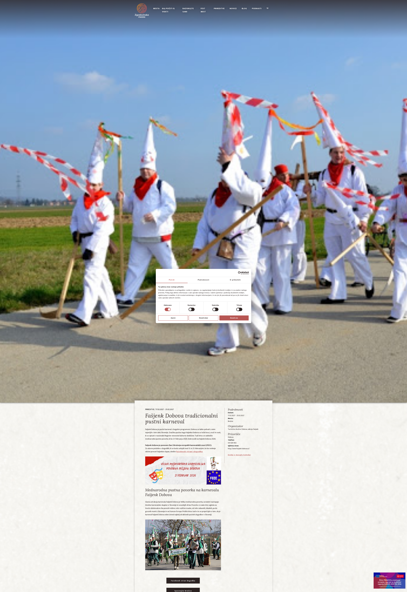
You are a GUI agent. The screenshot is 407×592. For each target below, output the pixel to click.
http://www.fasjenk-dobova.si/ (238, 448)
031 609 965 (232, 443)
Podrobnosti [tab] (203, 280)
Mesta (156, 8)
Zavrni (173, 318)
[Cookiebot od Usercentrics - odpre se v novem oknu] (239, 272)
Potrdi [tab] (172, 280)
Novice (233, 8)
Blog (244, 8)
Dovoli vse (234, 318)
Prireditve (219, 8)
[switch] (192, 309)
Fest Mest (203, 10)
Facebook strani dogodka (189, 451)
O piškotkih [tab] (235, 280)
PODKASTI (257, 8)
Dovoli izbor (203, 318)
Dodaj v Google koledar (239, 454)
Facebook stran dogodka (183, 580)
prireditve (149, 409)
